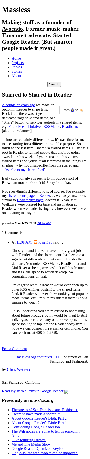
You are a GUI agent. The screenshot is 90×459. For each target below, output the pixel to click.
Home (16, 58)
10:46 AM (44, 223)
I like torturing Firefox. (29, 440)
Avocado (12, 29)
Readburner (71, 126)
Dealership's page (30, 200)
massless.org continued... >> (38, 357)
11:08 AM (24, 242)
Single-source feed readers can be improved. (45, 453)
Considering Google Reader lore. (37, 427)
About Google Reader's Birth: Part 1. (40, 423)
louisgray (45, 242)
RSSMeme (51, 126)
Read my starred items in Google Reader (32, 391)
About (16, 76)
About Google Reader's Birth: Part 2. (40, 418)
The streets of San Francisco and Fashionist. (45, 410)
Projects (18, 63)
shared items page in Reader (29, 196)
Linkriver (35, 126)
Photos (17, 67)
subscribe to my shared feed (23, 170)
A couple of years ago (18, 105)
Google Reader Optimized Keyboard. (40, 449)
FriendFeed (17, 126)
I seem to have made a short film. (36, 414)
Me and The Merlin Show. (32, 444)
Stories (17, 71)
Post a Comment (14, 349)
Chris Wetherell (19, 369)
